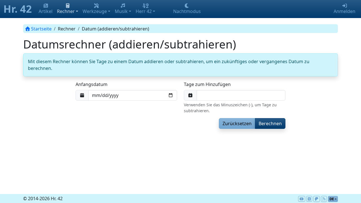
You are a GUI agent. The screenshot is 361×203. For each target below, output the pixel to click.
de (331, 198)
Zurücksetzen (237, 123)
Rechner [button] (66, 11)
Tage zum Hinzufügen (207, 84)
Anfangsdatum (91, 84)
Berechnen (270, 123)
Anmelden (344, 11)
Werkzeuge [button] (95, 11)
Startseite (41, 29)
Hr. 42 (17, 9)
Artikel (45, 11)
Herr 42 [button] (144, 11)
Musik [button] (121, 11)
